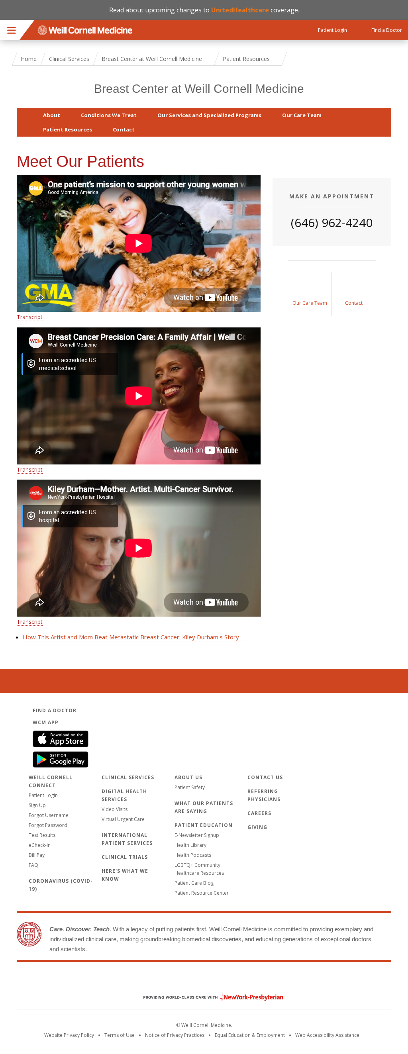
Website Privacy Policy (69, 1035)
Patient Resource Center (202, 892)
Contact (124, 129)
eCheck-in (40, 845)
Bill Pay (37, 855)
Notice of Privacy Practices (174, 1035)
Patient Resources (67, 129)
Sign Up (37, 805)
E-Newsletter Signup (197, 835)
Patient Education (204, 825)
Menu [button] (12, 30)
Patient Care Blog (194, 883)
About (51, 115)
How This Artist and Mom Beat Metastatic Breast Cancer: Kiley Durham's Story (131, 637)
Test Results (42, 835)
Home (29, 59)
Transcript (30, 317)
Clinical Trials (125, 857)
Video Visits (115, 809)
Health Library (190, 845)
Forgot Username (49, 815)
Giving (257, 827)
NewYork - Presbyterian (207, 997)
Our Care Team (302, 115)
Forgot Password (48, 825)
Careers (259, 813)
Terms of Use (119, 1035)
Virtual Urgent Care (123, 819)
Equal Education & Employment (250, 1035)
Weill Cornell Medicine (204, 980)
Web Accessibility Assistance (327, 1035)
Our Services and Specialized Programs (209, 115)
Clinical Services (69, 59)
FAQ (33, 865)
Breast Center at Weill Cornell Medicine (199, 88)
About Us (188, 777)
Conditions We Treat (109, 115)
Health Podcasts (193, 855)
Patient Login (43, 795)
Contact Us (265, 777)
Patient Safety (190, 787)
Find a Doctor (54, 710)
